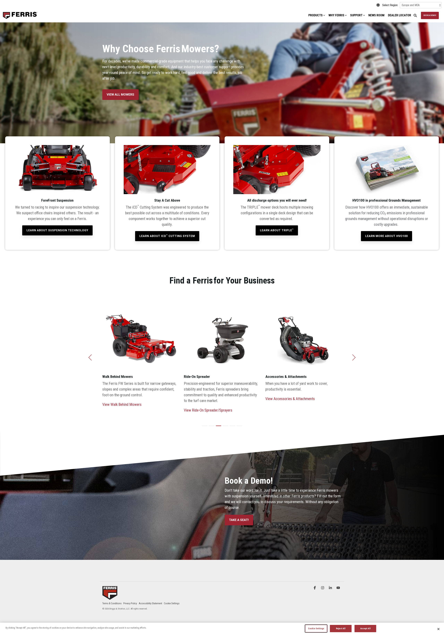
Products (315, 15)
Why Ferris (336, 15)
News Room (376, 15)
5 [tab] (231, 427)
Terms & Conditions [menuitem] (112, 603)
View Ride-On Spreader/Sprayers (126, 410)
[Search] (415, 15)
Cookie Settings (316, 628)
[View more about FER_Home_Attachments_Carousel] (222, 334)
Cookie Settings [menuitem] (172, 603)
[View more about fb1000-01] (303, 334)
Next (352, 357)
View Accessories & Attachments (208, 399)
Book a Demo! (430, 15)
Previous (91, 357)
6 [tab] (238, 427)
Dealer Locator (399, 15)
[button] (315, 587)
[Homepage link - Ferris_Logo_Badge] (109, 598)
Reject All (340, 628)
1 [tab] (204, 427)
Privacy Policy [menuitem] (130, 603)
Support (356, 15)
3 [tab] (217, 427)
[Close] (438, 629)
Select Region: (390, 5)
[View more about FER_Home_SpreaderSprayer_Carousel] (140, 334)
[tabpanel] (140, 356)
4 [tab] (224, 427)
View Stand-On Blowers (282, 404)
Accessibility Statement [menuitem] (150, 603)
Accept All (365, 628)
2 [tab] (210, 427)
